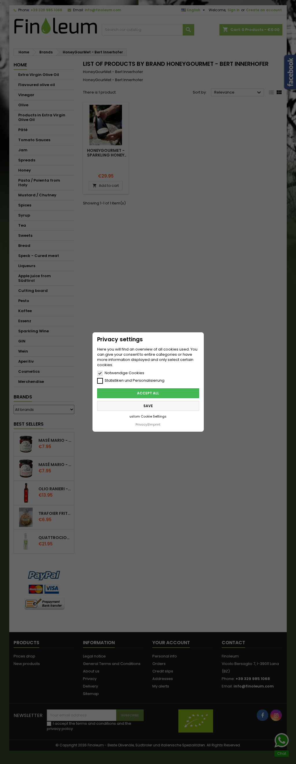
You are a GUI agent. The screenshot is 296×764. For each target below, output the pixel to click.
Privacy (141, 424)
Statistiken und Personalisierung (134, 380)
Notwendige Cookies (124, 373)
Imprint (154, 424)
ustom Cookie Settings (148, 416)
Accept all (148, 393)
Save (148, 405)
